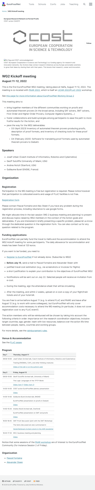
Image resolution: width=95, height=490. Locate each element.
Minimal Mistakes (37, 485)
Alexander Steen (15, 462)
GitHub (7, 481)
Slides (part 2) (29, 385)
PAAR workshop (43, 442)
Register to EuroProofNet (19, 257)
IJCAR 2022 (64, 90)
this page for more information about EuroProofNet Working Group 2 (40, 96)
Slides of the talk (19, 367)
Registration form (10, 200)
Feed (37, 481)
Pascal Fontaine (14, 458)
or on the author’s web (34, 367)
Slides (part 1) (18, 385)
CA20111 (18, 481)
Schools (42, 4)
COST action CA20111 (12, 21)
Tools (31, 4)
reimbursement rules (37, 330)
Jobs (62, 4)
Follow (88, 43)
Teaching (73, 4)
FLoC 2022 (75, 90)
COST (6, 62)
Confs (53, 4)
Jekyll (28, 485)
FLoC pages (16, 342)
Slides (15, 393)
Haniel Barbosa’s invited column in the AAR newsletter (33, 429)
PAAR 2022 (34, 90)
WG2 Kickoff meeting (19, 76)
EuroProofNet (14, 4)
